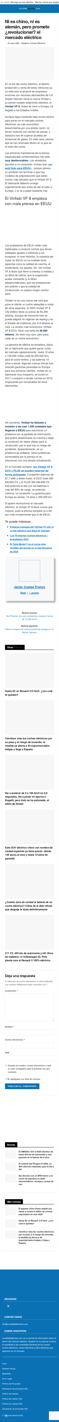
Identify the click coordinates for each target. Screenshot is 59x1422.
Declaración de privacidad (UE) (15, 1388)
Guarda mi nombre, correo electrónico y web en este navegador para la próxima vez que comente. (29, 1068)
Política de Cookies (10, 1393)
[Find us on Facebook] (3, 1306)
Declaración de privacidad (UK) (15, 1408)
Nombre (10, 1026)
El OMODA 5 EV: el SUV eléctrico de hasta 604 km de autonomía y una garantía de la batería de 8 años (36, 1154)
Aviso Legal (7, 1378)
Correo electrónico (15, 1039)
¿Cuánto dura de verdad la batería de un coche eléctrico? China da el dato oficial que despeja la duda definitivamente (28, 905)
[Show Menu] (3, 8)
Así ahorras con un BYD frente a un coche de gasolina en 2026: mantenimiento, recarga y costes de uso (36, 1180)
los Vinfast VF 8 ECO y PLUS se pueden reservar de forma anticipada (28, 470)
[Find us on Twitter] (8, 1306)
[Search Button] (55, 8)
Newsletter (6, 1373)
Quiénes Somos (8, 1368)
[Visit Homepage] (29, 9)
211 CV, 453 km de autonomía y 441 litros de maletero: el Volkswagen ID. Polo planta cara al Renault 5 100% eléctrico (29, 956)
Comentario (11, 990)
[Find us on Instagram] (13, 1306)
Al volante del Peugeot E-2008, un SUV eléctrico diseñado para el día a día (36, 1166)
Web (7, 1052)
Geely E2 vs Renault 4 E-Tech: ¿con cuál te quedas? (28, 692)
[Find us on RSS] (18, 1306)
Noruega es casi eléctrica (22, 2)
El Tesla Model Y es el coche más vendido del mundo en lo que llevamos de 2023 (31, 547)
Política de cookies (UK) (12, 1403)
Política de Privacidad (11, 1383)
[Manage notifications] (6, 1415)
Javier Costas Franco (29, 587)
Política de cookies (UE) (12, 1398)
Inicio (4, 1363)
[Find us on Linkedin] (28, 1306)
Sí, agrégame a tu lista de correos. (24, 1079)
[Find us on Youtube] (23, 1306)
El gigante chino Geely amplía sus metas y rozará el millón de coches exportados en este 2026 (35, 1211)
